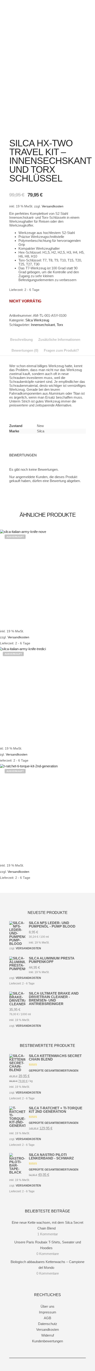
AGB (47, 1318)
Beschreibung (21, 339)
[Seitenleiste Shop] (81, 3)
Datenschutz (47, 1324)
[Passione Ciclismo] (32, 12)
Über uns (47, 1306)
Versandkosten (52, 206)
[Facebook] (41, 1365)
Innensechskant (43, 325)
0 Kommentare (47, 1254)
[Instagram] (47, 1365)
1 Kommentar (47, 1234)
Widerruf (47, 1335)
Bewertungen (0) (25, 350)
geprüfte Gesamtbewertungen (48, 826)
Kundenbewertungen (47, 1341)
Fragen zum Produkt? (61, 350)
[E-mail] (54, 1365)
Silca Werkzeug (37, 320)
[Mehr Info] (81, 15)
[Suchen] (81, 9)
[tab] (21, 339)
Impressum (47, 1312)
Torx (60, 325)
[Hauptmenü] (81, 21)
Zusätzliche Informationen (59, 339)
